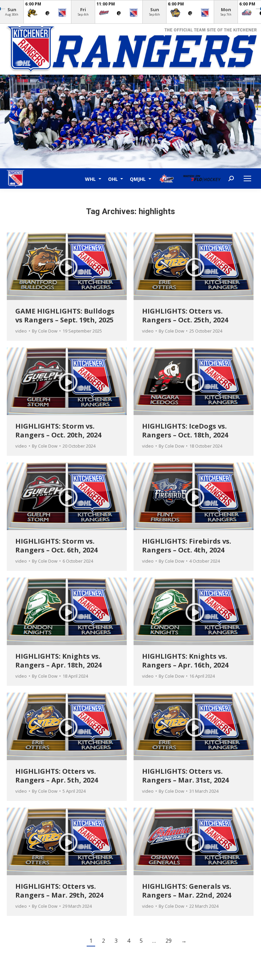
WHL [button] (91, 179)
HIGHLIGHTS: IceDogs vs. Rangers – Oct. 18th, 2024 (185, 430)
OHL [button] (113, 179)
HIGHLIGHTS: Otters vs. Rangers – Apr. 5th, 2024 (56, 776)
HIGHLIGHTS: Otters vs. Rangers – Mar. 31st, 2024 (185, 776)
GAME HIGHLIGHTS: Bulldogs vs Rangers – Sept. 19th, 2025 (65, 315)
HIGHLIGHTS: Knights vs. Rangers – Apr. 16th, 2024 (185, 661)
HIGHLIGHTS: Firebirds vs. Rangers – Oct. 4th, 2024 (186, 545)
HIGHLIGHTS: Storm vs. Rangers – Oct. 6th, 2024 (56, 545)
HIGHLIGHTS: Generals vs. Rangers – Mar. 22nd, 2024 (186, 891)
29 (169, 940)
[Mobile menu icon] (247, 178)
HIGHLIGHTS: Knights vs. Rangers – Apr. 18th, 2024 (58, 661)
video (21, 331)
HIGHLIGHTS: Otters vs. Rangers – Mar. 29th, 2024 (59, 891)
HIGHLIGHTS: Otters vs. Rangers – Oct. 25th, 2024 (185, 315)
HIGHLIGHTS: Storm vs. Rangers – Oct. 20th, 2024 (58, 430)
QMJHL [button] (138, 179)
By (44, 331)
